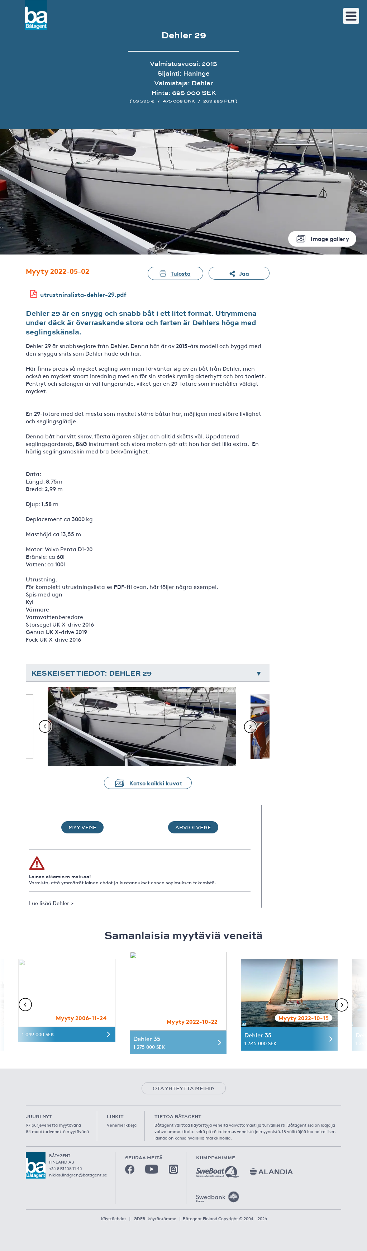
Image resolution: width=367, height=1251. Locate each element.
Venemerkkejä (122, 1125)
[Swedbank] (217, 1197)
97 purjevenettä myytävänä (53, 1125)
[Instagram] (173, 1169)
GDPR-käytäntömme (155, 1218)
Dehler (202, 83)
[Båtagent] (36, 15)
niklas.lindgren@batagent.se (78, 1175)
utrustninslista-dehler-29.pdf (83, 294)
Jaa (244, 273)
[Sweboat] (217, 1172)
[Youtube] (151, 1169)
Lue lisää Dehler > (51, 903)
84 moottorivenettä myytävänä (57, 1131)
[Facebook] (129, 1169)
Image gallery (330, 238)
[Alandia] (271, 1172)
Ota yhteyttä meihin (184, 1088)
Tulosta (181, 273)
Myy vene (82, 827)
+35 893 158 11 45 (65, 1168)
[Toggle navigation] (351, 16)
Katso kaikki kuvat (155, 783)
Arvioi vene (193, 827)
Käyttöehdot (113, 1218)
